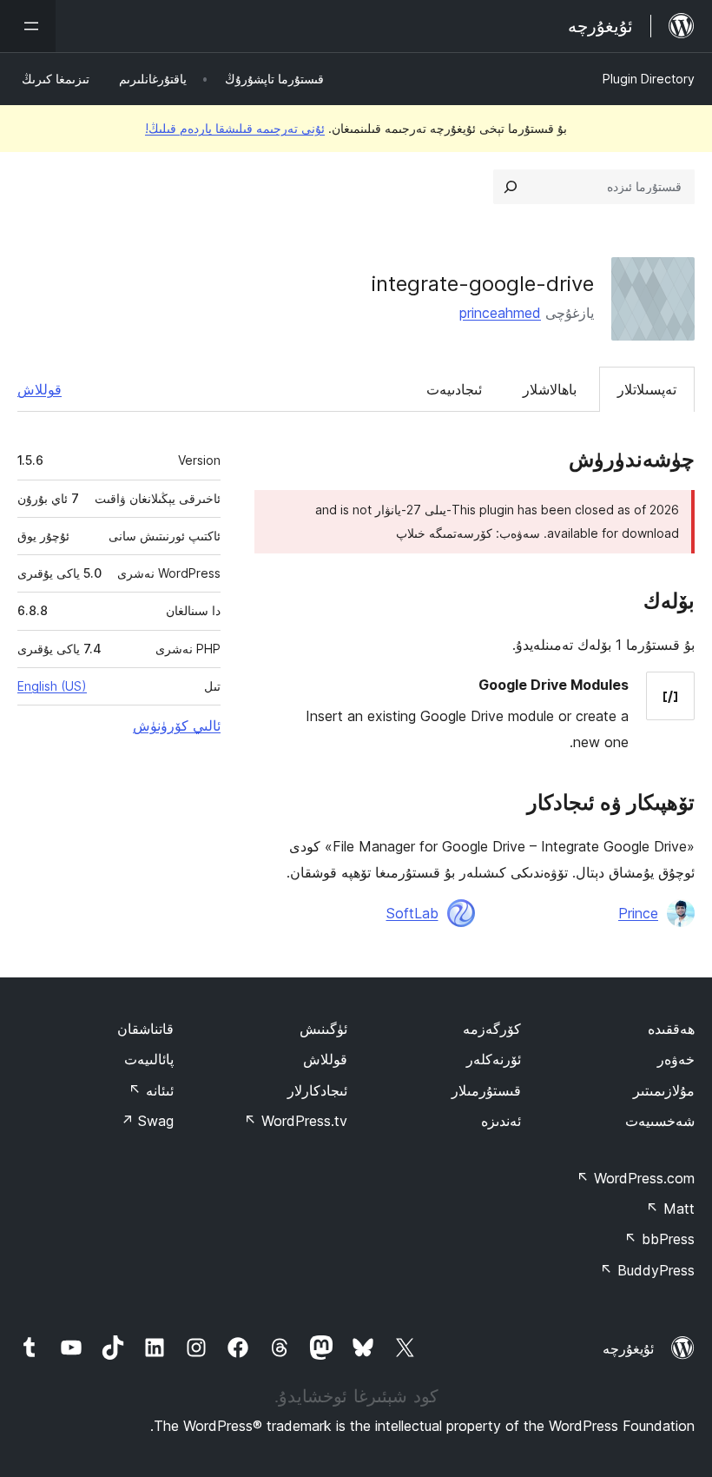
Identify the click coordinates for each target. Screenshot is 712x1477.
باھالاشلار (550, 389)
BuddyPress (647, 1270)
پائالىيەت (149, 1059)
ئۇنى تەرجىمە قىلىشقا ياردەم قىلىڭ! (235, 128)
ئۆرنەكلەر (493, 1059)
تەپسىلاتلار (646, 389)
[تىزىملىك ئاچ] (28, 26)
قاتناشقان (145, 1028)
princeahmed (500, 312)
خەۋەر (676, 1059)
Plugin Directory (649, 78)
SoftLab (412, 913)
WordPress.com (636, 1178)
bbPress (659, 1239)
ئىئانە (151, 1090)
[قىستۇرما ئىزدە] (510, 186)
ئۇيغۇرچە (628, 1348)
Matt (670, 1208)
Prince (638, 913)
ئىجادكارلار (317, 1090)
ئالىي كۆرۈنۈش (177, 725)
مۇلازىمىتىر (664, 1090)
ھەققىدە (671, 1028)
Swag (147, 1120)
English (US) (52, 686)
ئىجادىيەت (454, 389)
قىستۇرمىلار (486, 1090)
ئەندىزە (501, 1120)
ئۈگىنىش (323, 1028)
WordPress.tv (295, 1120)
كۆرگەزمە (492, 1028)
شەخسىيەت (660, 1120)
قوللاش (39, 389)
